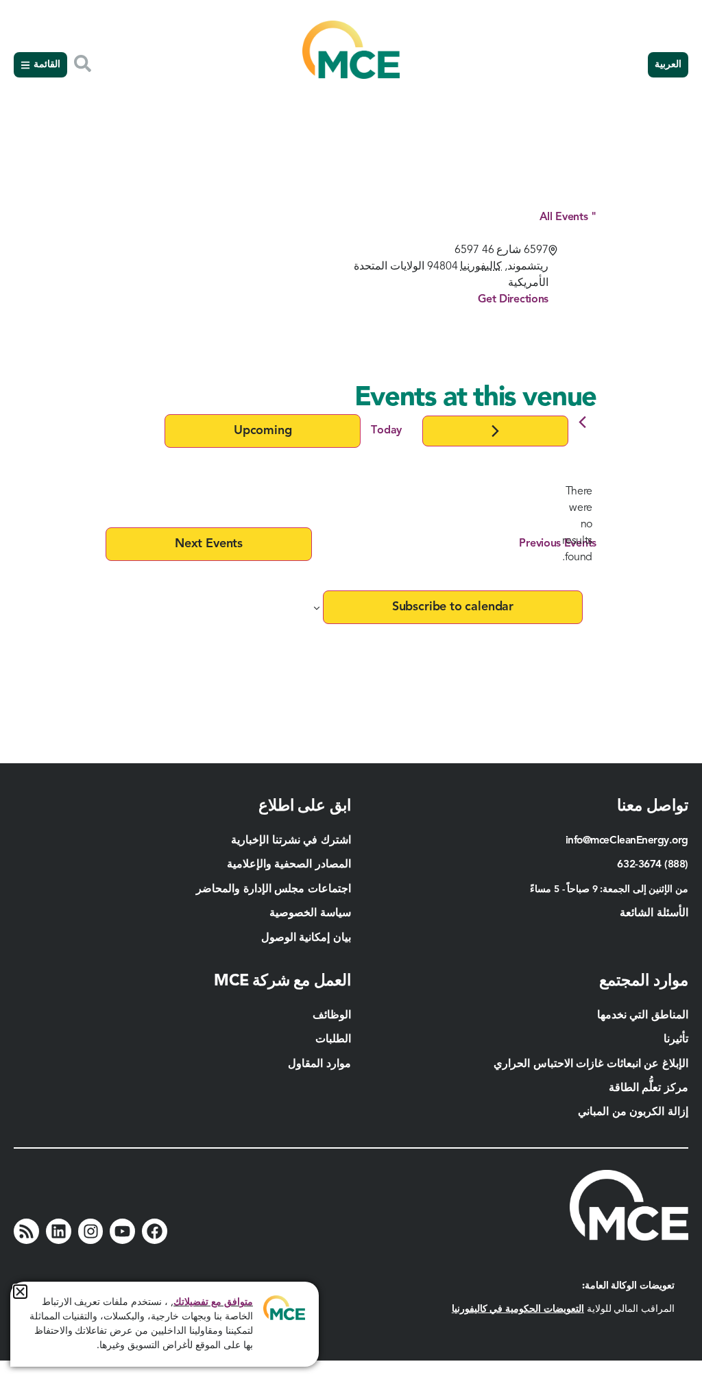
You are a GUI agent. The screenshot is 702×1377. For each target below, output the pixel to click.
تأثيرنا (676, 1039)
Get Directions (513, 299)
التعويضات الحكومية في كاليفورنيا (518, 1309)
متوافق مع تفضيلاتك (213, 1302)
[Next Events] (495, 431)
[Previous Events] (582, 422)
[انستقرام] (91, 1231)
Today (386, 430)
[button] (20, 1291)
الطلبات (333, 1039)
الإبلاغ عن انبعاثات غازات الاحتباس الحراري (591, 1064)
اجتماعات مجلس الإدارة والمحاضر (273, 889)
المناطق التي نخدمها (642, 1015)
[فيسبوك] (154, 1231)
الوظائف (332, 1015)
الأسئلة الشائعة (654, 913)
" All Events (568, 217)
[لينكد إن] (58, 1231)
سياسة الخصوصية (310, 913)
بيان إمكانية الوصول (306, 938)
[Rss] (26, 1231)
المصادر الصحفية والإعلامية (289, 864)
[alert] (577, 524)
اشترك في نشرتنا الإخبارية (291, 840)
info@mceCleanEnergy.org (627, 840)
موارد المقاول (318, 1064)
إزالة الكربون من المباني (633, 1112)
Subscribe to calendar (452, 607)
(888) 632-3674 (652, 864)
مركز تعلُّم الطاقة (648, 1088)
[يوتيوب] (122, 1231)
